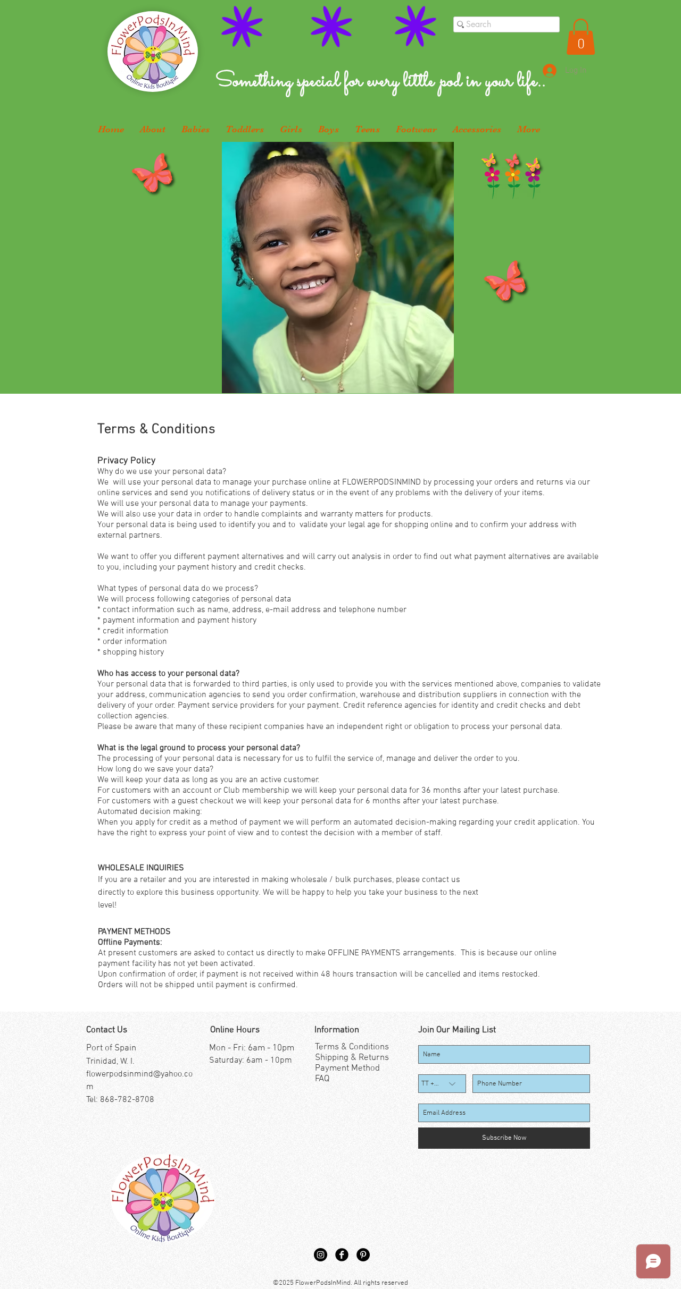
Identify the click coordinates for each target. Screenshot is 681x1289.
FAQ (322, 1079)
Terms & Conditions (352, 1047)
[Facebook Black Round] (341, 1254)
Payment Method (347, 1068)
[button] (581, 37)
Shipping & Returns (352, 1058)
